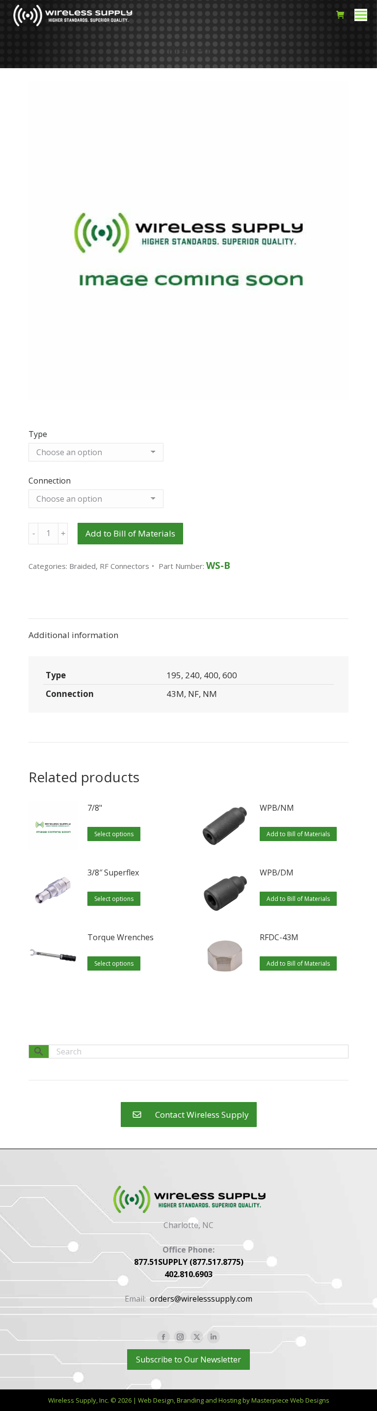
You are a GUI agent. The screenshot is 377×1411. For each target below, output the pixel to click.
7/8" (94, 807)
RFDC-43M (279, 937)
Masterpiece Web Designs (290, 1400)
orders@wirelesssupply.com (201, 1298)
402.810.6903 (188, 1274)
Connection (49, 480)
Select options (114, 834)
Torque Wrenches (120, 937)
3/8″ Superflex (113, 872)
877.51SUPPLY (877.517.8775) (188, 1262)
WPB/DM (277, 872)
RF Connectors (124, 566)
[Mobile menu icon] (360, 15)
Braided (82, 566)
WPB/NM (277, 807)
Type (37, 434)
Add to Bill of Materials (130, 533)
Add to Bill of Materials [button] (298, 834)
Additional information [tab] (73, 635)
